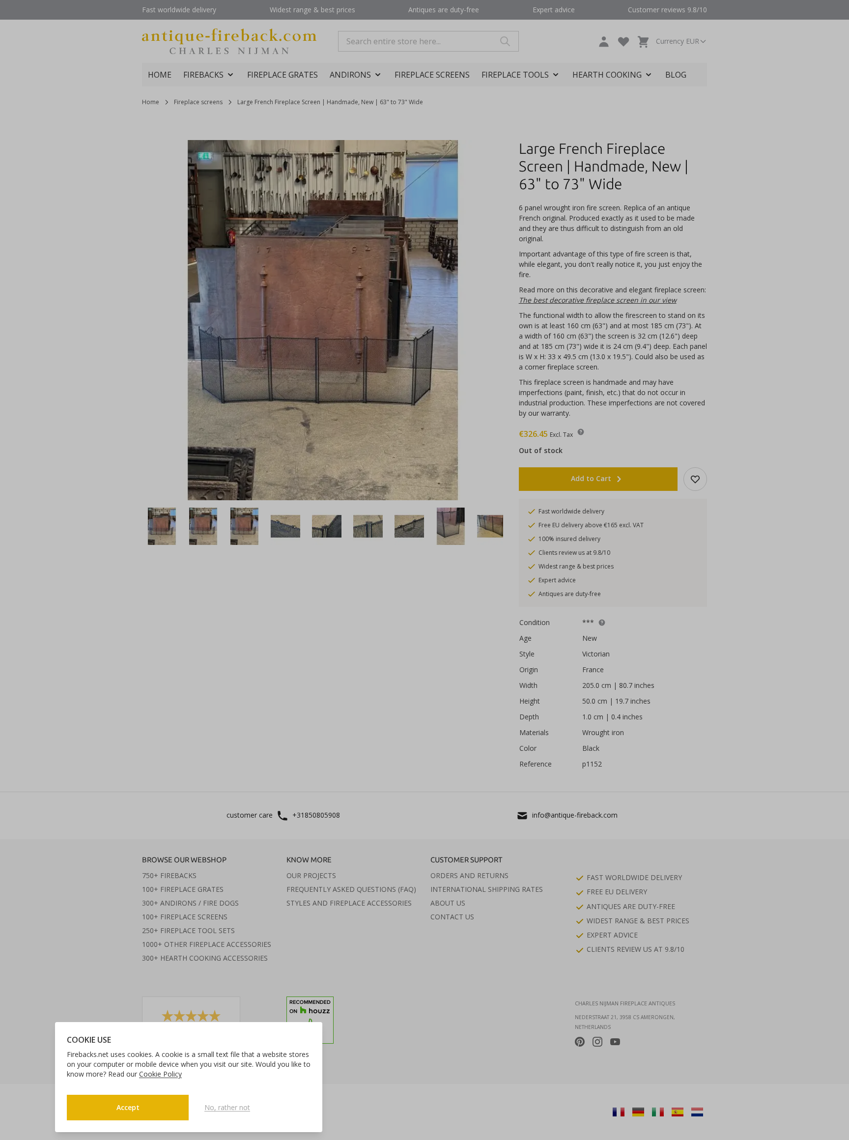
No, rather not (227, 1107)
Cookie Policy (160, 1074)
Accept (128, 1107)
